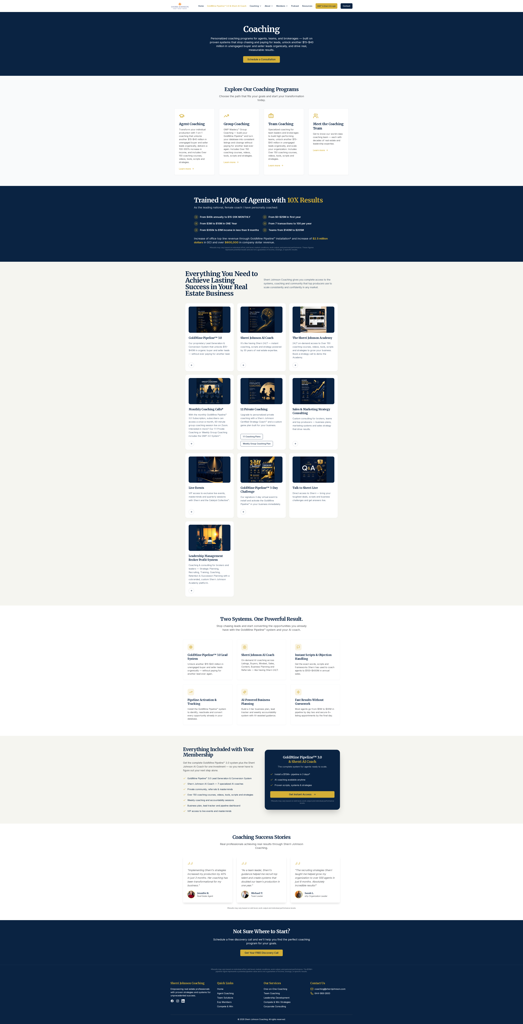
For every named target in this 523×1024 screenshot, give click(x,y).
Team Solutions (225, 997)
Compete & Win (225, 1006)
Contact (346, 6)
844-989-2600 (322, 993)
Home (201, 6)
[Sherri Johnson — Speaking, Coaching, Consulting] (180, 6)
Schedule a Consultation (261, 59)
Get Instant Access (300, 794)
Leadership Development (276, 997)
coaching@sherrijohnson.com (330, 989)
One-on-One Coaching (275, 989)
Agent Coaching (225, 993)
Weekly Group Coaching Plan (257, 443)
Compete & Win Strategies (277, 1002)
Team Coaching (272, 993)
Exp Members (224, 1002)
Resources (307, 6)
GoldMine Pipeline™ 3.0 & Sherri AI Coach (226, 6)
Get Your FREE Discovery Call (261, 952)
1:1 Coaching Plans (252, 436)
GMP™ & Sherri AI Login (326, 6)
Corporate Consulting (275, 1006)
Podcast (295, 6)
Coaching (254, 6)
